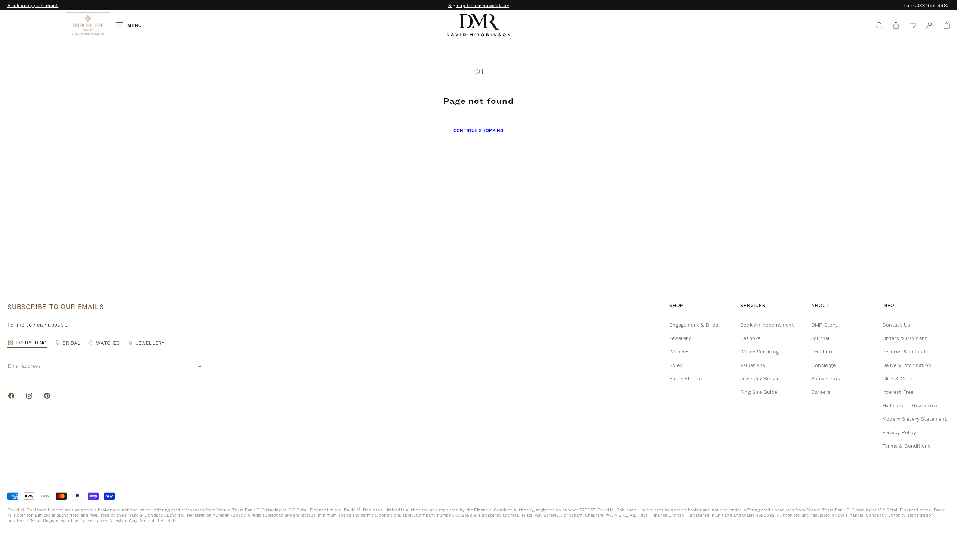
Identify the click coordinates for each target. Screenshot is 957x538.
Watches (679, 352)
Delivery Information (906, 365)
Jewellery (680, 338)
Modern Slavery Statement (914, 419)
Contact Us (896, 325)
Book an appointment (32, 5)
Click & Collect (899, 378)
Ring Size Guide (758, 392)
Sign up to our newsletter (478, 5)
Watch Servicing (759, 352)
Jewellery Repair (759, 378)
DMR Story (824, 325)
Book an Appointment (767, 325)
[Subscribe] (193, 366)
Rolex (675, 365)
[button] (944, 25)
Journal (820, 338)
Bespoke (750, 338)
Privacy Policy (899, 432)
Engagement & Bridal (694, 325)
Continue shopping (478, 130)
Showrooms (825, 378)
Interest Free (898, 392)
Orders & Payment (904, 338)
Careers (820, 392)
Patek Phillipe (685, 378)
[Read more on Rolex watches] (35, 25)
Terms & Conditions (906, 446)
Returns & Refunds (905, 352)
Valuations (752, 365)
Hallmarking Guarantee (909, 405)
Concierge (823, 365)
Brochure (822, 352)
